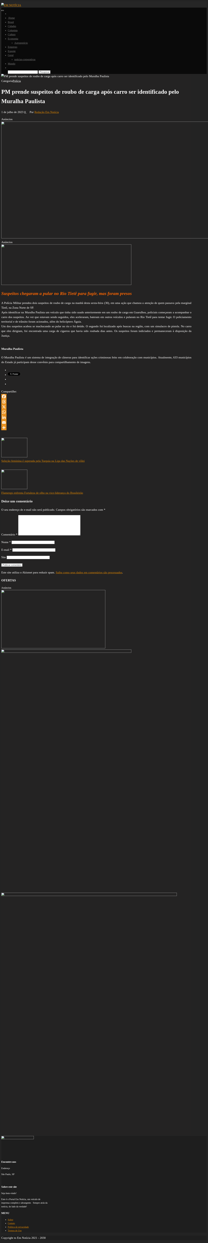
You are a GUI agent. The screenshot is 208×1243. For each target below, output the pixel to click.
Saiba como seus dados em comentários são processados (89, 572)
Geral (10, 55)
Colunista (13, 30)
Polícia (17, 81)
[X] (96, 406)
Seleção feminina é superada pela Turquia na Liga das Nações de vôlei (43, 460)
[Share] (96, 427)
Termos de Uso (15, 1230)
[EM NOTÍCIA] (9, 13)
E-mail (6, 549)
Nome (6, 542)
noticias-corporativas (24, 59)
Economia (13, 38)
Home (11, 18)
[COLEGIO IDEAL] (53, 647)
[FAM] (66, 284)
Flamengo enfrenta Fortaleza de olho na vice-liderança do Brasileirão (42, 492)
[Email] (96, 422)
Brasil (11, 22)
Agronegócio (21, 43)
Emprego (12, 47)
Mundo (11, 63)
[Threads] (96, 401)
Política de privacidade (18, 1227)
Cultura (11, 34)
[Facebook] (96, 396)
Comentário (9, 534)
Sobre (10, 1220)
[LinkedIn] (96, 417)
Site (3, 557)
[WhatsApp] (96, 412)
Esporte (12, 51)
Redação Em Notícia (46, 112)
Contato (11, 1223)
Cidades (12, 26)
